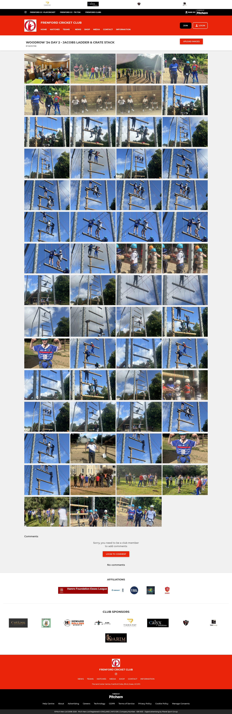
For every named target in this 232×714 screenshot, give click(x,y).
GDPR (112, 703)
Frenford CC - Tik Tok (70, 12)
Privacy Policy (145, 703)
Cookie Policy (161, 703)
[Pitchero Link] (202, 13)
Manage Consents (181, 703)
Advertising (73, 703)
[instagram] (25, 12)
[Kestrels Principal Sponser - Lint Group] (184, 4)
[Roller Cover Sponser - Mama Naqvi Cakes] (46, 623)
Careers (86, 703)
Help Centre (48, 703)
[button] (43, 29)
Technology (99, 703)
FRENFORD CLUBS (93, 12)
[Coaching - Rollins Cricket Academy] (139, 4)
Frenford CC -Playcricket (42, 12)
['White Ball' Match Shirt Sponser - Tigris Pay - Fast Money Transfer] (47, 4)
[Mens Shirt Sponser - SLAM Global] (102, 623)
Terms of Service (127, 703)
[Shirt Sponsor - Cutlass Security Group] (18, 623)
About (61, 703)
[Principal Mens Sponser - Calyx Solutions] (93, 4)
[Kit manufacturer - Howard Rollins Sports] (74, 623)
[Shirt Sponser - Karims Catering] (116, 638)
